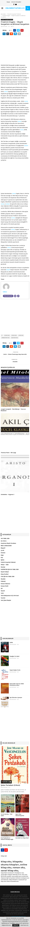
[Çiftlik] (5, 647)
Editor (5, 292)
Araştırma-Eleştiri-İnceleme (8, 543)
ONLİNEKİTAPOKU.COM (15, 8)
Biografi (3, 548)
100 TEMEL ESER (5, 538)
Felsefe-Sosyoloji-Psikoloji (7, 19)
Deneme (3, 552)
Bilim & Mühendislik (6, 545)
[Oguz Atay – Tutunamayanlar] (22, 803)
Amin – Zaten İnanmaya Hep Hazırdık (15, 354)
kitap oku (21, 335)
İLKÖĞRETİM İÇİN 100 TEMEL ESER (10, 569)
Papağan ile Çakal (14, 656)
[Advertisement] (15, 51)
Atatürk (15, 361)
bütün (26, 145)
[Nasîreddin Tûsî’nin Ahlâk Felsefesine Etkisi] (5, 688)
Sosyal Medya (7, 845)
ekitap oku (14, 335)
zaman (8, 204)
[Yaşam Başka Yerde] (5, 674)
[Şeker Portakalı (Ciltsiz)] (15, 764)
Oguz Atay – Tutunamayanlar (19, 814)
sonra (6, 91)
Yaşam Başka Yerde (15, 670)
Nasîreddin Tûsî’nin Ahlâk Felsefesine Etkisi (17, 684)
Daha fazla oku (24, 925)
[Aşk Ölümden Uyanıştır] (5, 702)
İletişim (8, 2)
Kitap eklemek (13, 879)
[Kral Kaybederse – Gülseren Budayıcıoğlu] (8, 827)
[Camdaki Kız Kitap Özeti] (22, 827)
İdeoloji (3, 567)
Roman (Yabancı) (5, 583)
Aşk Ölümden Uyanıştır (16, 697)
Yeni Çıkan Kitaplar (6, 600)
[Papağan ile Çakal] (5, 661)
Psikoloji (3, 581)
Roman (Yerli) (4, 586)
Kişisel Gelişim (5, 572)
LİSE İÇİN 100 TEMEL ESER (7, 576)
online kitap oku (5, 337)
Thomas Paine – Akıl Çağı (8, 452)
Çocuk (2, 550)
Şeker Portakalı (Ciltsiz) (10, 785)
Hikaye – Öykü (4, 564)
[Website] (18, 296)
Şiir (2, 588)
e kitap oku (7, 335)
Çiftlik (11, 642)
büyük (8, 269)
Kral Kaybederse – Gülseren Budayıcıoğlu (7, 838)
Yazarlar (3, 598)
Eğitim (2, 560)
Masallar (3, 579)
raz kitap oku (14, 337)
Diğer (2, 555)
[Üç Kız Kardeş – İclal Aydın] (8, 803)
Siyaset (3, 591)
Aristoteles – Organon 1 (7, 494)
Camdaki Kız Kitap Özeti (22, 838)
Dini (2, 557)
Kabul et (16, 925)
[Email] (15, 296)
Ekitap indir (4, 856)
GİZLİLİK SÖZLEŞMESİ (16, 2)
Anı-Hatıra (3, 541)
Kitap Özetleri (4, 574)
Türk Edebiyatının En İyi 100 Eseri (10, 595)
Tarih (2, 593)
